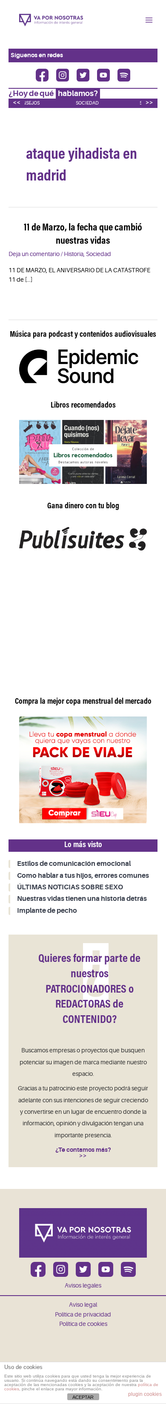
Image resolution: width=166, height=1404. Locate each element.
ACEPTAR (83, 1397)
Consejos (28, 103)
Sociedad (87, 103)
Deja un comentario (34, 254)
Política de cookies (83, 1324)
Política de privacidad (83, 1314)
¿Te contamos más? (83, 1150)
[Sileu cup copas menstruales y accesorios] (83, 769)
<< (16, 102)
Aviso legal (83, 1305)
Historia (73, 254)
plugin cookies (145, 1394)
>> (149, 102)
